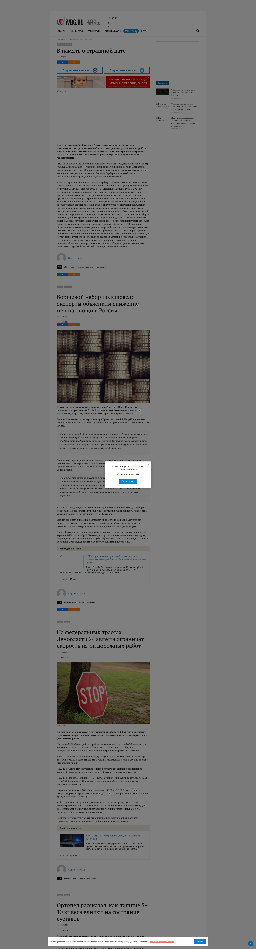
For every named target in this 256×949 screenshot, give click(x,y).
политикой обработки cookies (162, 941)
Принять (200, 941)
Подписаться (128, 481)
